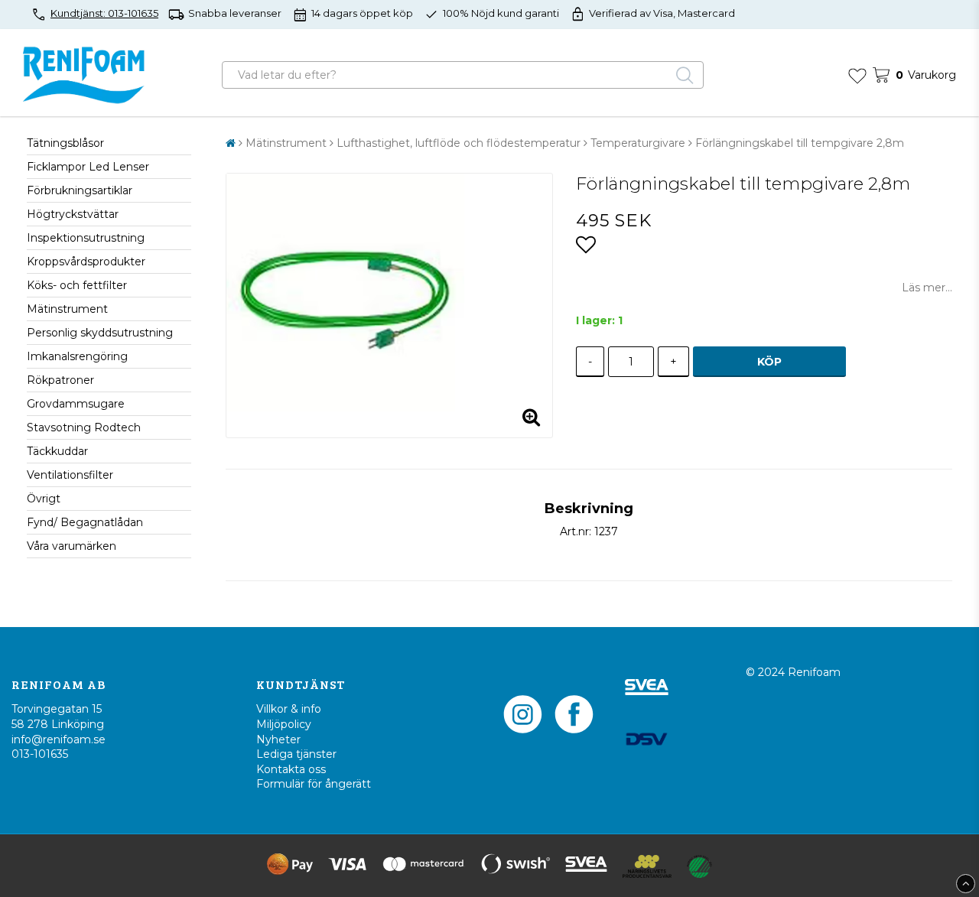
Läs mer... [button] (927, 287)
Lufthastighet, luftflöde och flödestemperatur (459, 143)
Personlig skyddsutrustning (100, 333)
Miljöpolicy (283, 724)
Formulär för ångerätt (313, 784)
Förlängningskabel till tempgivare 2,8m (799, 143)
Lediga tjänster (296, 754)
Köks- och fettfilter (77, 285)
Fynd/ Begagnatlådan (85, 522)
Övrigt (43, 498)
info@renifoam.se (58, 739)
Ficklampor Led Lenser (88, 167)
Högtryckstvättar (73, 214)
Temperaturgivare (637, 143)
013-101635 (39, 754)
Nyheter (278, 739)
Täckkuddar (57, 451)
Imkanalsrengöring (77, 356)
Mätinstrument (67, 309)
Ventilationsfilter (70, 475)
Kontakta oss (291, 769)
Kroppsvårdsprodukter (86, 261)
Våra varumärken (71, 546)
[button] (857, 75)
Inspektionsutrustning (86, 238)
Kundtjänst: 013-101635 (104, 13)
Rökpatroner (60, 380)
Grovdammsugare (76, 404)
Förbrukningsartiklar (79, 190)
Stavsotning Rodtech (84, 427)
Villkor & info (288, 709)
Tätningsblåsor (65, 143)
